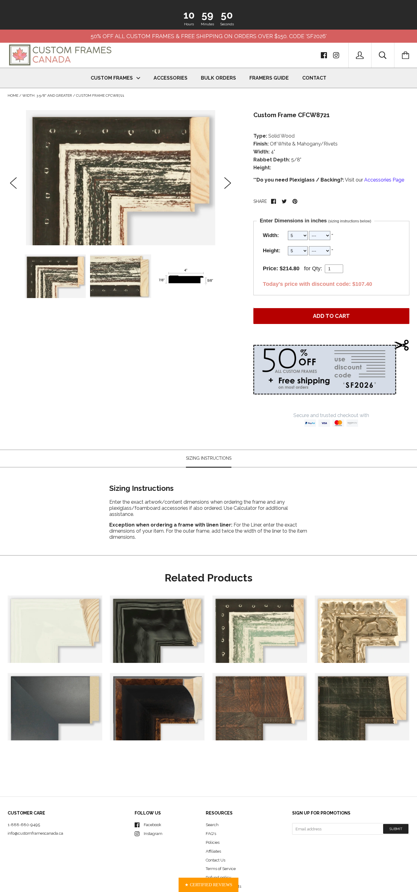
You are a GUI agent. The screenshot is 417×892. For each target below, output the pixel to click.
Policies (212, 842)
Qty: (317, 268)
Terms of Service (221, 868)
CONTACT (314, 78)
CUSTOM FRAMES (112, 78)
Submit (395, 829)
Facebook (152, 824)
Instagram (153, 833)
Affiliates (213, 851)
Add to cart (331, 316)
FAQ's (211, 833)
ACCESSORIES (170, 78)
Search (212, 824)
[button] (208, 885)
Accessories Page (384, 180)
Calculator (246, 508)
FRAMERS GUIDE (269, 78)
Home (13, 95)
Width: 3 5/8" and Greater (47, 95)
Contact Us (215, 860)
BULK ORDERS (218, 78)
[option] (120, 177)
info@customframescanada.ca (35, 833)
